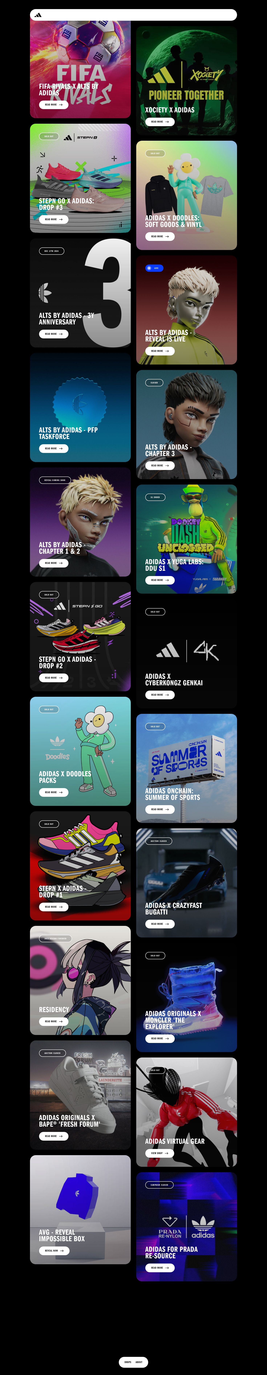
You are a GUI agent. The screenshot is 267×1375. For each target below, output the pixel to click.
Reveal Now (51, 1250)
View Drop (157, 1153)
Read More (51, 104)
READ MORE (51, 563)
